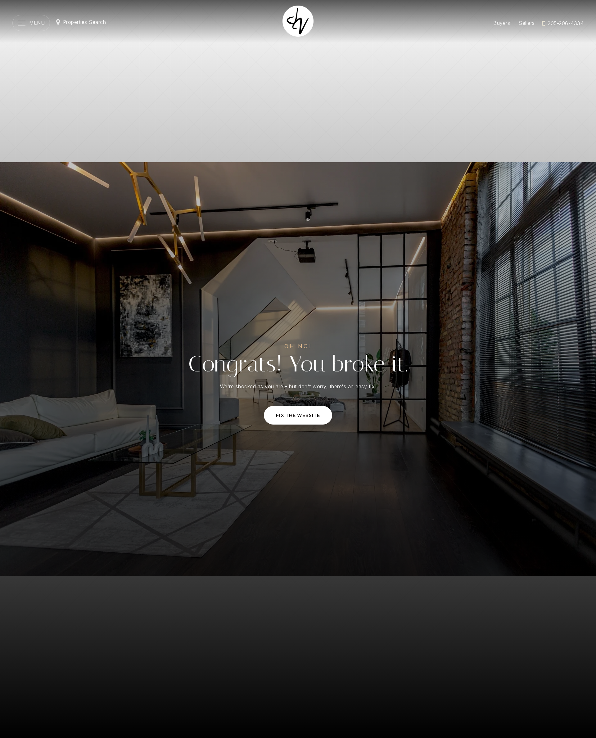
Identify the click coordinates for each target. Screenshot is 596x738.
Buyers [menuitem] (501, 23)
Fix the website (298, 415)
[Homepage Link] (298, 20)
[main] (298, 369)
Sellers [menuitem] (527, 23)
